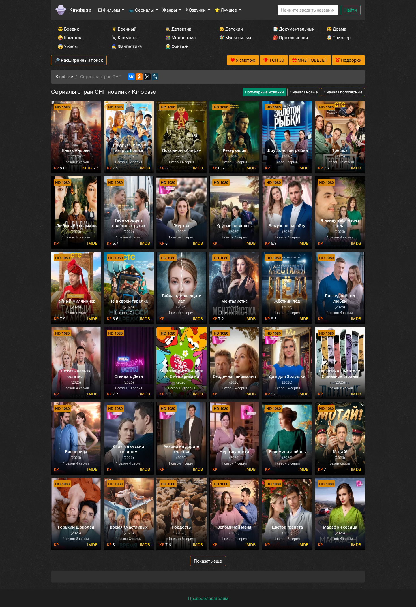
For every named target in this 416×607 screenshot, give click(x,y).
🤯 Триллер (339, 37)
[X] (147, 76)
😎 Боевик (68, 28)
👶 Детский (231, 28)
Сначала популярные (343, 92)
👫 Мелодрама (180, 37)
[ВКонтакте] (131, 76)
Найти (350, 9)
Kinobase (80, 10)
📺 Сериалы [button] (142, 9)
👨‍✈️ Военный (123, 28)
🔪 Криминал (125, 37)
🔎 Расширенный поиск (79, 60)
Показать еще (208, 560)
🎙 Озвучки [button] (196, 9)
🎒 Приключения (290, 37)
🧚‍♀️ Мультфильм (235, 37)
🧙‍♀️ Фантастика (126, 46)
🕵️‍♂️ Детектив (178, 28)
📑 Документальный (292, 28)
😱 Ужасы (68, 46)
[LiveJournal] (155, 76)
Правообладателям (208, 598)
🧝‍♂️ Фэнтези (177, 46)
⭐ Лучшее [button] (226, 9)
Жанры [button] (170, 9)
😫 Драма (336, 28)
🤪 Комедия (70, 37)
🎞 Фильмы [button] (109, 9)
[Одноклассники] (139, 76)
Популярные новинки (264, 92)
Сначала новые (304, 92)
